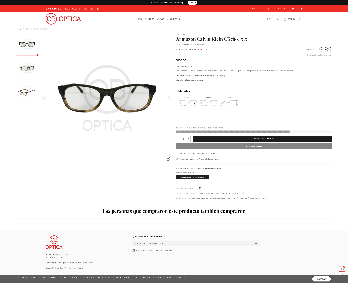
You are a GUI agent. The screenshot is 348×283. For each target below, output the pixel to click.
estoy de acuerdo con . (198, 153)
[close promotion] (302, 2)
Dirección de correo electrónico (148, 243)
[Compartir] (321, 49)
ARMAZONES (197, 193)
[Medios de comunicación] (168, 159)
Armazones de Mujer (226, 198)
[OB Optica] (63, 19)
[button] (44, 98)
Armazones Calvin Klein (214, 193)
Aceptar (321, 279)
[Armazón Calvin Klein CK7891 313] (107, 98)
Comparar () (263, 9)
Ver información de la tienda (192, 177)
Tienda (151, 19)
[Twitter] (293, 9)
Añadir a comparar (186, 159)
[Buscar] (269, 19)
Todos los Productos (235, 193)
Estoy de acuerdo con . (154, 250)
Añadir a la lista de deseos (209, 159)
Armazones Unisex (245, 198)
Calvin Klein (180, 34)
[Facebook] (297, 9)
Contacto (175, 19)
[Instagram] (301, 9)
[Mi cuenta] (276, 19)
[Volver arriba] (342, 275)
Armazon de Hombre (206, 198)
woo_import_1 (260, 198)
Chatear (192, 3)
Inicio (139, 19)
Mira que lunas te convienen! (319, 55)
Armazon (192, 198)
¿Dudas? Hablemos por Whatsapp (167, 2)
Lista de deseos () (278, 9)
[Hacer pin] (330, 49)
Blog (161, 19)
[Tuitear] (326, 49)
